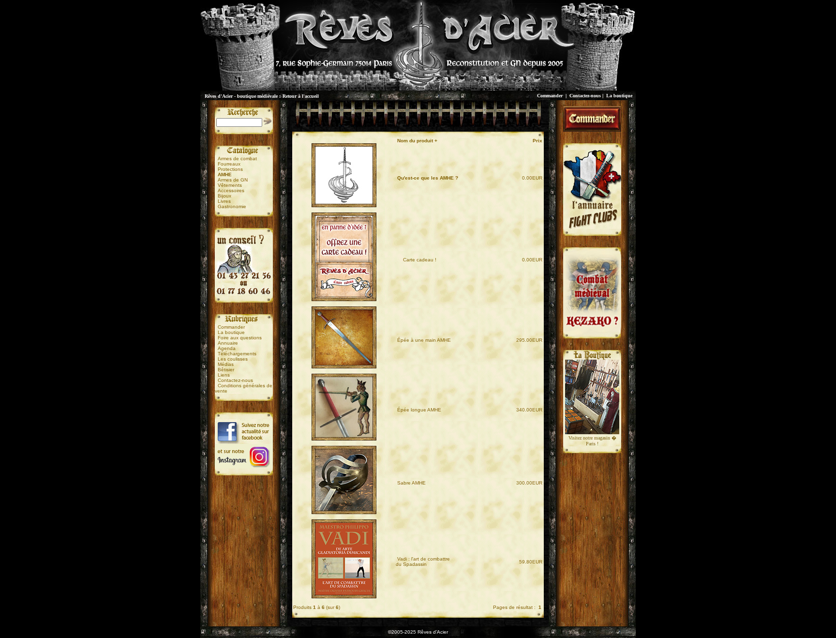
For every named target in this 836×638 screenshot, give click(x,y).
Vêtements (230, 185)
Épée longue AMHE (419, 409)
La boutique (619, 95)
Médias (226, 364)
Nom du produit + (417, 140)
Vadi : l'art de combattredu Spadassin (423, 561)
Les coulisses (233, 359)
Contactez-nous (585, 95)
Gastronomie (232, 206)
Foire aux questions (240, 337)
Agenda (227, 348)
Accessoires (231, 190)
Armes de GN (233, 179)
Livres (224, 201)
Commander (550, 95)
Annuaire (228, 343)
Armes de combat (237, 158)
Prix (537, 140)
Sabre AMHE (411, 483)
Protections (230, 169)
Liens (224, 375)
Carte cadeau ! (416, 259)
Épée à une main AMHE (424, 340)
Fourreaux (229, 164)
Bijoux (224, 195)
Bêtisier (226, 369)
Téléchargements (237, 353)
